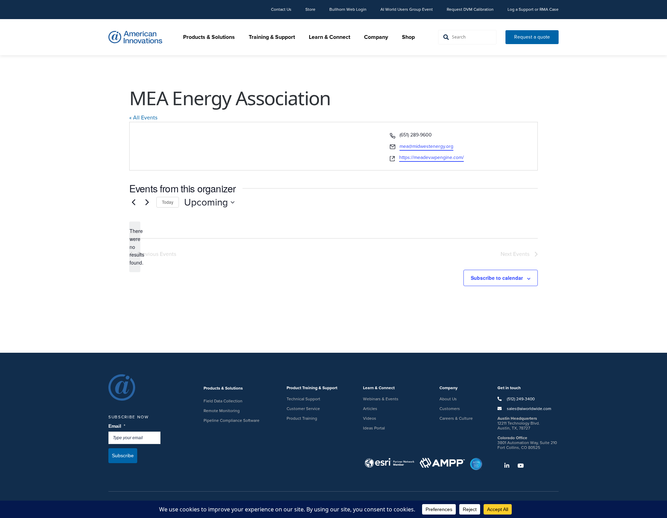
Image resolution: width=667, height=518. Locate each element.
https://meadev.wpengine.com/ (431, 157)
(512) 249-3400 (520, 399)
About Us (448, 399)
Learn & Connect (329, 37)
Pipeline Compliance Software (232, 420)
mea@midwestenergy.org (426, 146)
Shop (408, 37)
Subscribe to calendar (497, 277)
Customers (449, 409)
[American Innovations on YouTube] (517, 466)
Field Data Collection (223, 401)
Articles (370, 409)
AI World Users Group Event (406, 9)
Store (310, 9)
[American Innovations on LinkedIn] (503, 466)
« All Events (143, 118)
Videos (369, 418)
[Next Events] (147, 202)
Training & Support (272, 37)
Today (167, 202)
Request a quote (532, 37)
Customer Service (303, 409)
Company (376, 37)
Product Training (302, 418)
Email (117, 426)
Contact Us (281, 9)
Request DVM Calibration (470, 9)
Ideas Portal (374, 428)
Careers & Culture (456, 418)
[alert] (134, 247)
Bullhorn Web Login (348, 9)
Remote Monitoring (222, 411)
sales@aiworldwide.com (529, 409)
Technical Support (303, 399)
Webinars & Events (380, 399)
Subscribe (123, 455)
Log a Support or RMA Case (533, 9)
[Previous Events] (133, 202)
